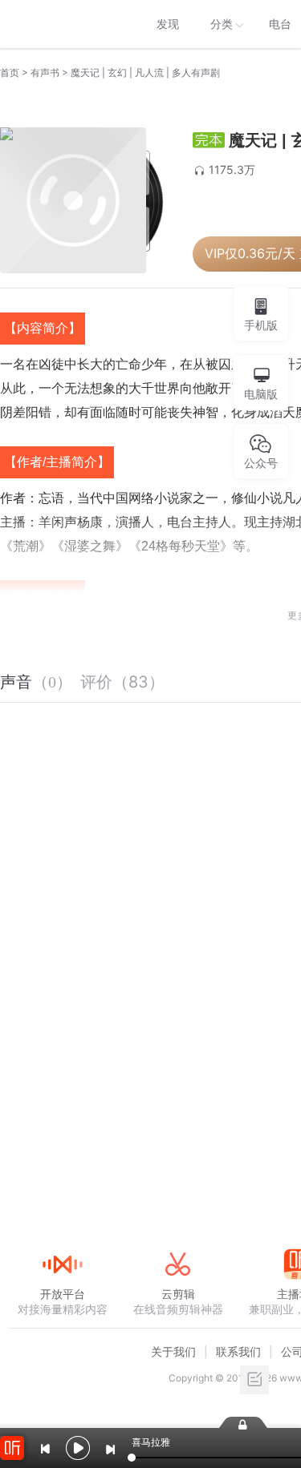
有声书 (45, 73)
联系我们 (238, 1351)
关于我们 (173, 1351)
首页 (9, 73)
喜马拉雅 (62, 24)
